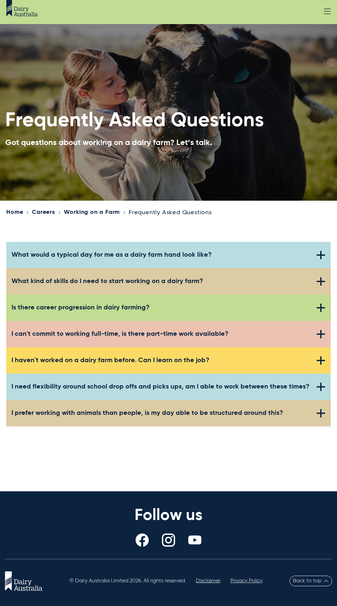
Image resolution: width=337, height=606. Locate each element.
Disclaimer (208, 581)
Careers (43, 212)
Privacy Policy (246, 581)
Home (14, 212)
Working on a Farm (92, 212)
